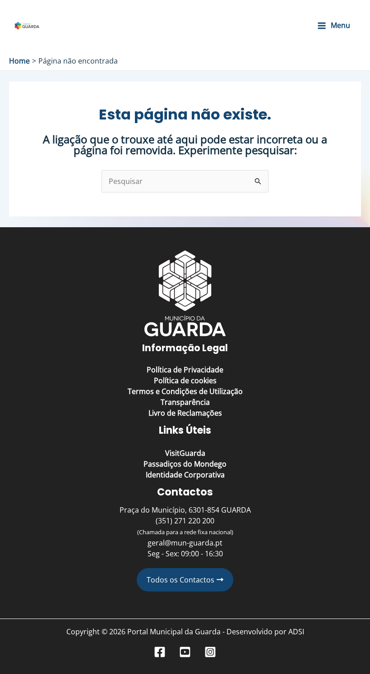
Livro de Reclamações (185, 413)
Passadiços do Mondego (185, 464)
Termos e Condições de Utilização (185, 391)
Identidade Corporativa (185, 475)
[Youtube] (185, 652)
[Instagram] (210, 652)
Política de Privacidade (185, 370)
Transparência (185, 402)
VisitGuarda (185, 453)
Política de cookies (185, 380)
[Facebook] (159, 652)
